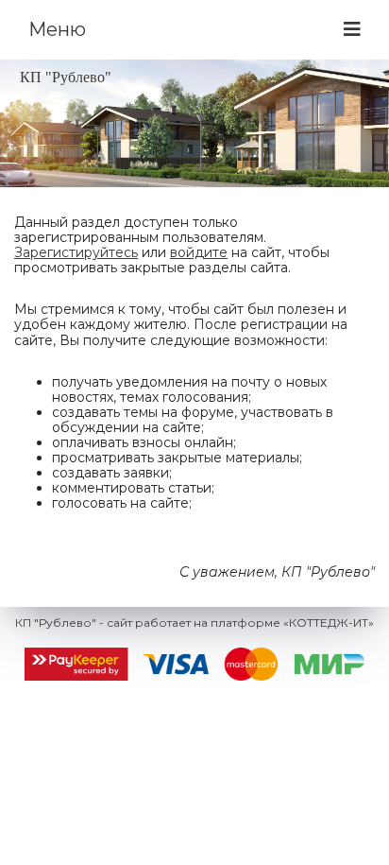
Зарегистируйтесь (76, 252)
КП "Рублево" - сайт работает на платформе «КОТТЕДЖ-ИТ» (194, 623)
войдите (199, 252)
